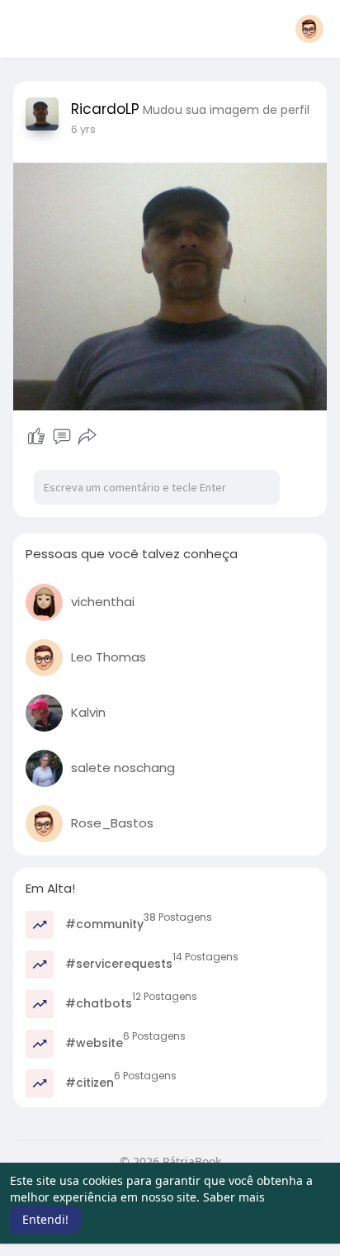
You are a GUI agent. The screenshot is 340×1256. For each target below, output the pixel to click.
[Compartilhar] (87, 437)
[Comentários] (62, 437)
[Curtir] (36, 437)
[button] (309, 29)
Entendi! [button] (45, 1219)
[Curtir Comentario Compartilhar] (61, 437)
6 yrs (83, 129)
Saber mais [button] (234, 1197)
